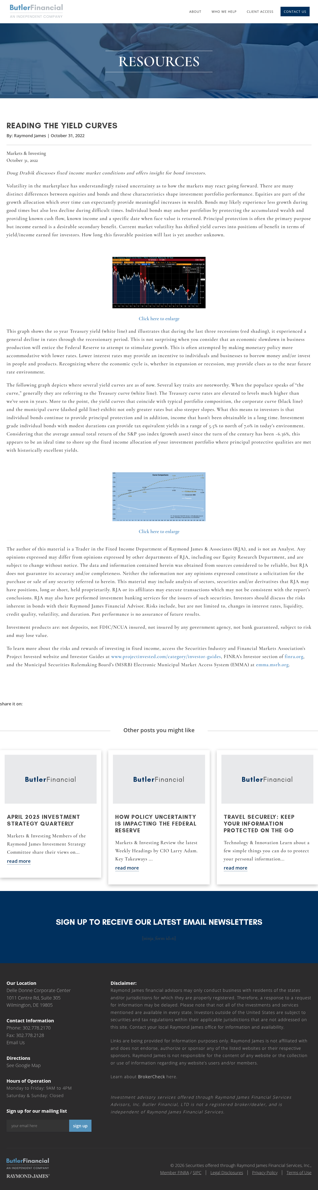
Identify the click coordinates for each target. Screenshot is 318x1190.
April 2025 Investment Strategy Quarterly (43, 820)
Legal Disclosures (226, 1172)
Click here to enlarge (159, 319)
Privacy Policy (264, 1172)
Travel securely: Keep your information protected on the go (259, 823)
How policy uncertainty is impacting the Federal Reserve (156, 823)
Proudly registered (286, 1187)
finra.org (294, 657)
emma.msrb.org (272, 665)
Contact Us (295, 11)
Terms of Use (299, 1172)
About (195, 11)
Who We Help (224, 11)
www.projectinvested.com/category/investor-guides (166, 657)
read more (19, 861)
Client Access (260, 11)
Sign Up (80, 1126)
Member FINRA (174, 1172)
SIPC (197, 1172)
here (157, 1076)
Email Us (16, 1042)
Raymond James (30, 135)
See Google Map (24, 1065)
